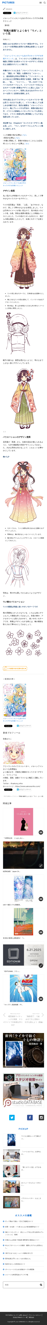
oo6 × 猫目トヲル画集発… (12, 905)
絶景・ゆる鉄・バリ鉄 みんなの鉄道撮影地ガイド (22, 1227)
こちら (24, 135)
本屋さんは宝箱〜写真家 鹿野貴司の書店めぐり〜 (22, 1240)
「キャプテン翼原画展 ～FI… (13, 1005)
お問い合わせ (23, 1315)
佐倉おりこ (7, 39)
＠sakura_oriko (16, 783)
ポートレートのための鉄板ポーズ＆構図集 (19, 1269)
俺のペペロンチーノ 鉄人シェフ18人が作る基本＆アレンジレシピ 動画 (24, 1233)
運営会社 (31, 1317)
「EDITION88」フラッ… (11, 971)
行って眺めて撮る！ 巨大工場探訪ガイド (19, 1221)
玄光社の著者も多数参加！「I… (14, 938)
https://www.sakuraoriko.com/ (27, 786)
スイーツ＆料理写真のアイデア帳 (16, 1275)
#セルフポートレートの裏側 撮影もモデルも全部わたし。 (24, 1246)
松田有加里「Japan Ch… (11, 871)
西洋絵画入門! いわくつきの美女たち (18, 1258)
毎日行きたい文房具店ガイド (15, 1264)
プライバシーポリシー (34, 1315)
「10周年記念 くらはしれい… (13, 838)
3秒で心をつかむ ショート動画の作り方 (19, 1253)
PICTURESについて (11, 1315)
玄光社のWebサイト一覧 (20, 1317)
